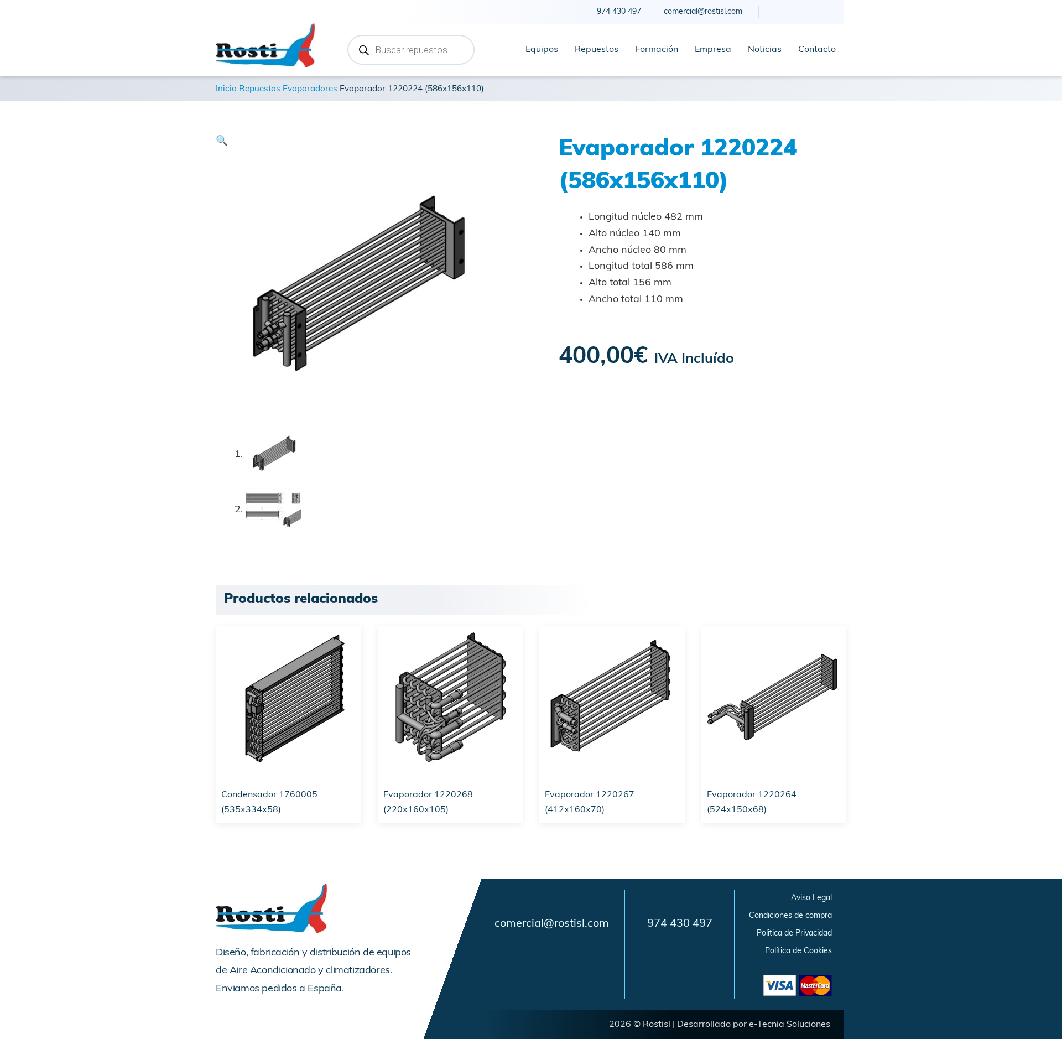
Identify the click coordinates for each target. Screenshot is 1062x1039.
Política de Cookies (798, 951)
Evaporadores (310, 89)
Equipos (541, 49)
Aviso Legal (811, 898)
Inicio (226, 89)
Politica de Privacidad (794, 933)
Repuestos (596, 49)
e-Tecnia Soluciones (789, 1024)
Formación (656, 49)
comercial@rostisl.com (551, 923)
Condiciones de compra (790, 916)
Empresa (713, 49)
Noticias (765, 49)
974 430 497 (679, 923)
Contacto (817, 49)
